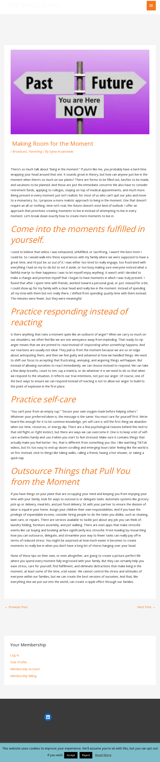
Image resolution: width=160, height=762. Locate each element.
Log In (14, 655)
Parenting (35, 151)
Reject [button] (86, 755)
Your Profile (18, 662)
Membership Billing (23, 676)
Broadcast (19, 151)
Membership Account (25, 669)
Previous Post (16, 607)
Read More (103, 755)
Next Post (146, 607)
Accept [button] (71, 755)
